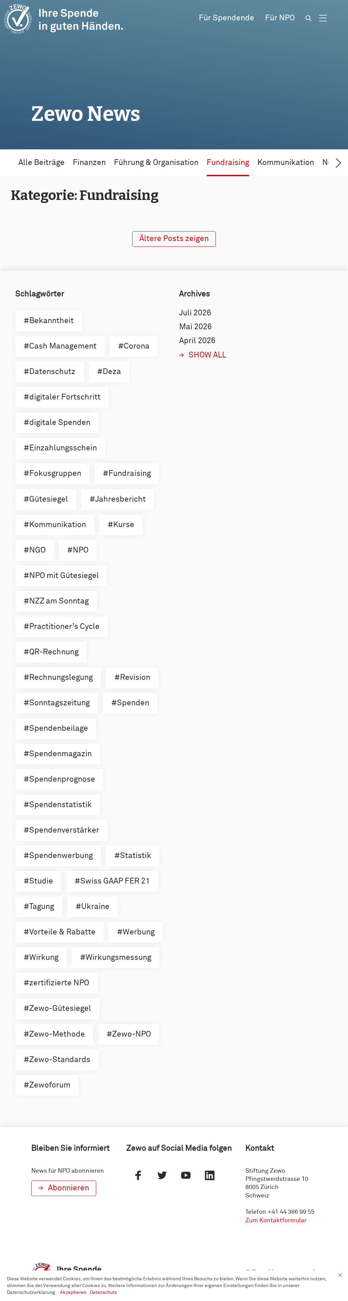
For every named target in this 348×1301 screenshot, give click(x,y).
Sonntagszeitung (59, 703)
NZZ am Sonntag (59, 601)
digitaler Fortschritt (65, 397)
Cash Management (63, 346)
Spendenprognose (62, 779)
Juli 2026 (195, 313)
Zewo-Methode (57, 1034)
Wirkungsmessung (118, 958)
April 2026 (197, 341)
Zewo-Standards (59, 1060)
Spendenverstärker (64, 830)
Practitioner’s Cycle (64, 627)
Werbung (139, 932)
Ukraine (95, 907)
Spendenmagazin (60, 754)
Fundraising (228, 163)
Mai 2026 (195, 327)
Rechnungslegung (61, 678)
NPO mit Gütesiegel (64, 576)
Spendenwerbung (61, 856)
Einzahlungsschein (63, 448)
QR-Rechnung (54, 652)
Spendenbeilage (58, 728)
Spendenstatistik (60, 805)
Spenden (133, 703)
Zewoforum (49, 1085)
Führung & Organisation (156, 163)
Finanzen (89, 163)
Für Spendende (226, 18)
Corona (137, 346)
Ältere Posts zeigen (174, 239)
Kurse (123, 525)
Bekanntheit (51, 321)
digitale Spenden (59, 423)
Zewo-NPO (131, 1034)
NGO (37, 550)
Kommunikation (285, 163)
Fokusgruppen (55, 474)
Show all (207, 355)
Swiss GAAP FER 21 (115, 881)
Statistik (135, 856)
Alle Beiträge (41, 163)
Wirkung (43, 958)
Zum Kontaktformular (276, 1221)
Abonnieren (68, 1188)
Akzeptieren (73, 1292)
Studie (41, 881)
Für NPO (280, 18)
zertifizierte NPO (59, 983)
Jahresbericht (120, 499)
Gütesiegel (48, 499)
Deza (112, 372)
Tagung (41, 907)
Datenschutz (52, 372)
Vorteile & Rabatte (62, 932)
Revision (135, 678)
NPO (80, 550)
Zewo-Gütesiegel (60, 1008)
